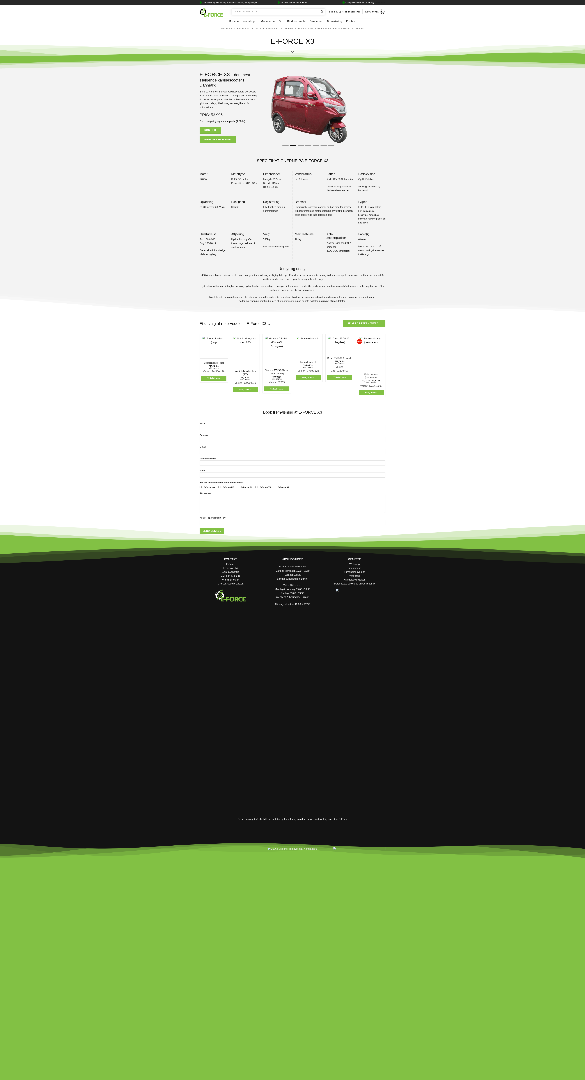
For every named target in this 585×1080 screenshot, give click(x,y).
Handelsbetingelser (354, 579)
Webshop (249, 21)
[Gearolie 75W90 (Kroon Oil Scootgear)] (277, 350)
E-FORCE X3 (258, 29)
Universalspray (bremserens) (371, 376)
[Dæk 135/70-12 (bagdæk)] (340, 344)
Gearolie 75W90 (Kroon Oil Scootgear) (277, 372)
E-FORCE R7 (357, 29)
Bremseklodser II (308, 362)
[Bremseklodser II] (308, 346)
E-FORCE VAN (228, 29)
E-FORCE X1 (272, 29)
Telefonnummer (208, 458)
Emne (202, 470)
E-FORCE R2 (286, 29)
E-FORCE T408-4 (341, 29)
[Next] (355, 108)
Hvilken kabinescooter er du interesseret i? (222, 482)
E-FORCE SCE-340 (304, 29)
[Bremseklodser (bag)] (214, 346)
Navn (202, 423)
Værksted (316, 21)
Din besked (205, 493)
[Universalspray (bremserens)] (371, 352)
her (347, 190)
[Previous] (261, 108)
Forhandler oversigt (354, 572)
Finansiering (334, 21)
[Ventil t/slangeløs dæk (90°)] (245, 350)
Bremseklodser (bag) (214, 362)
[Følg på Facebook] (203, 850)
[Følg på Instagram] (210, 850)
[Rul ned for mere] (292, 52)
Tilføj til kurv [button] (213, 378)
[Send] (321, 11)
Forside (234, 21)
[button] (375, 12)
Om (281, 21)
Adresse (204, 435)
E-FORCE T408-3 (323, 29)
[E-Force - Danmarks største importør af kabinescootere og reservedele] (211, 12)
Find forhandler (296, 21)
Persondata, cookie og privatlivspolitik (354, 583)
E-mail (203, 447)
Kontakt (351, 21)
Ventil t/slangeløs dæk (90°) (245, 372)
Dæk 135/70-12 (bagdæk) (339, 358)
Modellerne (268, 21)
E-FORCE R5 (243, 29)
